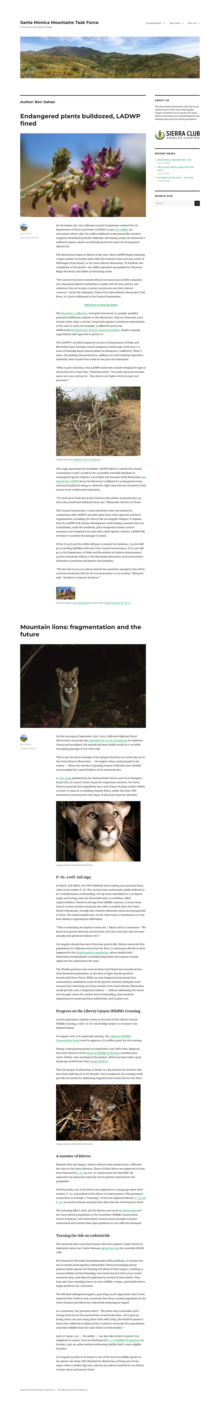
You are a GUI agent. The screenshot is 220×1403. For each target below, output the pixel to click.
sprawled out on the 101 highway (108, 740)
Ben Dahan (25, 233)
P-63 (80, 1172)
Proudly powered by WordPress (72, 1390)
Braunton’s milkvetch (74, 313)
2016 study (64, 778)
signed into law (110, 1248)
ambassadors (130, 1210)
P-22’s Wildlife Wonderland (123, 1340)
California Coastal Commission (86, 459)
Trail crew (174, 23)
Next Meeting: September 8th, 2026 (174, 160)
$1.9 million (121, 229)
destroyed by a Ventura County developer (95, 330)
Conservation (153, 23)
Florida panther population (92, 952)
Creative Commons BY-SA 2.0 (117, 603)
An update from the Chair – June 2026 (175, 177)
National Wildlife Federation (103, 1052)
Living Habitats (98, 1061)
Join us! (192, 23)
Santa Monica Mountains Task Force (59, 22)
